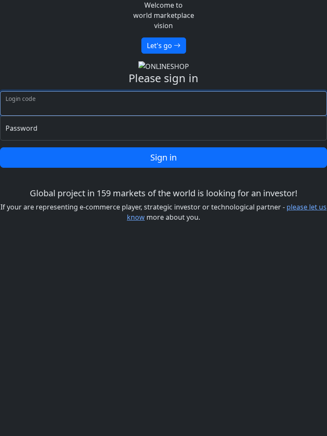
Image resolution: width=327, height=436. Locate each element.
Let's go (160, 45)
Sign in (163, 157)
